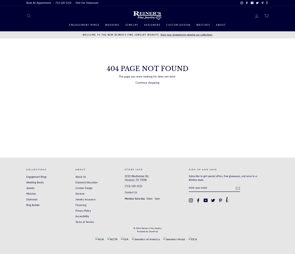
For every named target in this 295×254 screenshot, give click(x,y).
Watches (203, 24)
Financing (80, 205)
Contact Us (131, 192)
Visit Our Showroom (87, 3)
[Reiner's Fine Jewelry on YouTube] (206, 200)
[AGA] (99, 239)
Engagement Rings (84, 24)
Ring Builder (33, 205)
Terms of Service (84, 222)
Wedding (112, 24)
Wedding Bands (35, 182)
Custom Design (178, 24)
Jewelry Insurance (85, 199)
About (221, 24)
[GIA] (124, 239)
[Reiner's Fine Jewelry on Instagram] (191, 200)
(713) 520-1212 (133, 186)
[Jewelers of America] (146, 239)
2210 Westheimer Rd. (137, 176)
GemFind (153, 231)
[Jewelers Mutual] (174, 239)
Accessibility (82, 216)
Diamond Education (86, 182)
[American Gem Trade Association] (112, 239)
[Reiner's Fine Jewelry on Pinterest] (220, 200)
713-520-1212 (63, 3)
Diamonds (32, 199)
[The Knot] (267, 3)
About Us (80, 177)
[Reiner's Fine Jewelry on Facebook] (198, 200)
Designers (152, 24)
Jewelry (131, 24)
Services (80, 193)
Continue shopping (147, 82)
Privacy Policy (83, 210)
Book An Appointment (38, 3)
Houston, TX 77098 (136, 180)
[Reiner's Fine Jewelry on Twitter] (213, 200)
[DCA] (192, 239)
